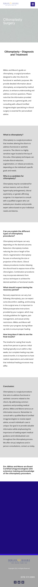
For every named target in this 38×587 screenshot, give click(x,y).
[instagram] (22, 582)
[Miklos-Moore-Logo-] (10, 3)
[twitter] (19, 582)
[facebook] (15, 582)
